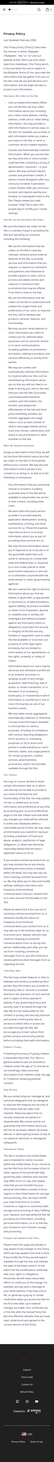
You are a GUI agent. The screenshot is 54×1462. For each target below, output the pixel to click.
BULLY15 (21, 2)
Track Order (27, 1377)
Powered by (19, 1411)
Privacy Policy (18, 1441)
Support (27, 1369)
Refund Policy (27, 1392)
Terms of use (36, 1441)
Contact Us (27, 1384)
